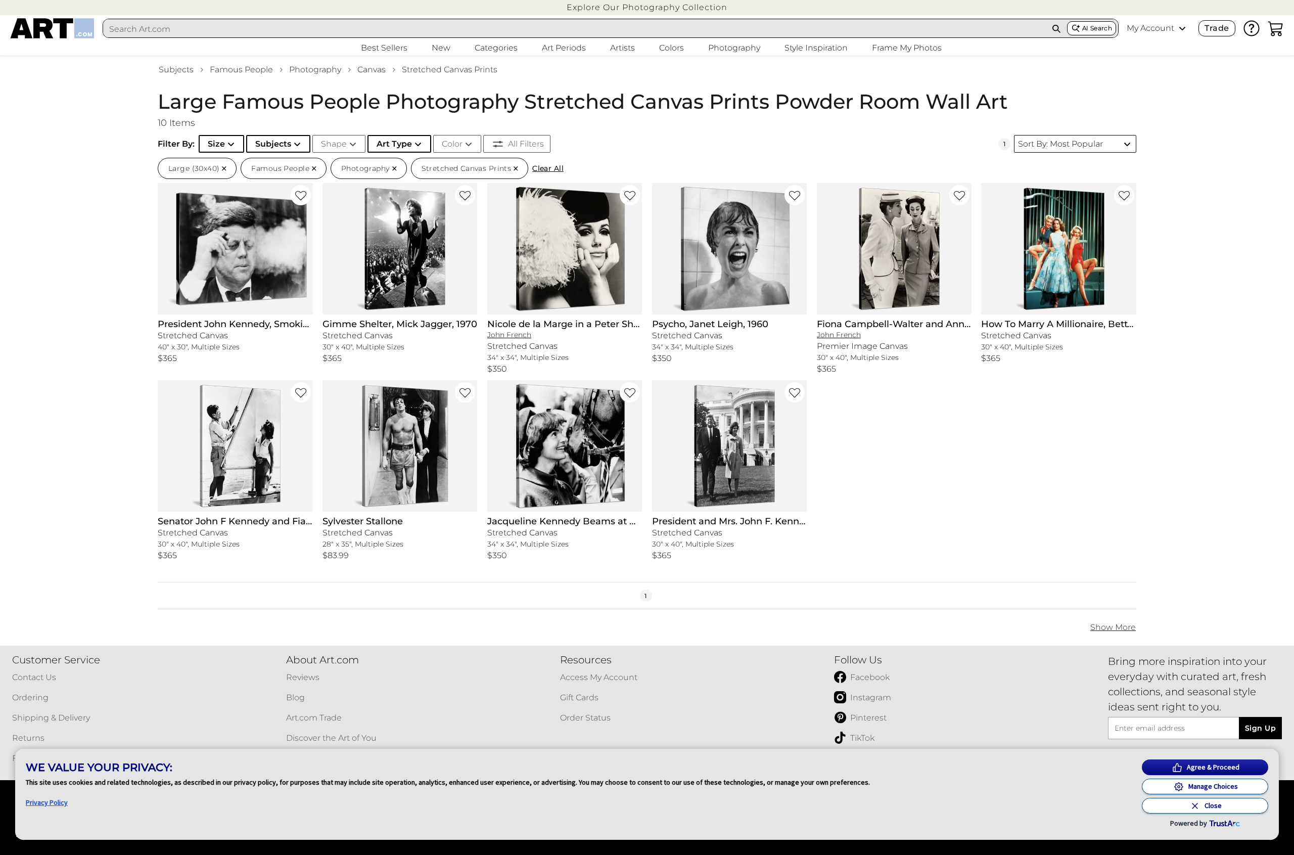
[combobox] (574, 28)
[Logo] (52, 28)
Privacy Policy (47, 802)
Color (452, 144)
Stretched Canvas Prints (449, 69)
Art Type (394, 144)
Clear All (548, 168)
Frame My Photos (907, 48)
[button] (647, 7)
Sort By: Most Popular (1060, 144)
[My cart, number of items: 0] (1276, 28)
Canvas (371, 69)
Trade (1217, 28)
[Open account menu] (1182, 28)
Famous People (241, 69)
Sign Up (1260, 728)
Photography (315, 69)
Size (216, 144)
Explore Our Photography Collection (647, 7)
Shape (334, 144)
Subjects (176, 69)
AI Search (1097, 28)
